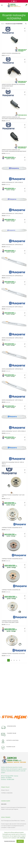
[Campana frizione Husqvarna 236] (14, 575)
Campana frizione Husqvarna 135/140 (12, 527)
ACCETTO (20, 841)
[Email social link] (14, 1)
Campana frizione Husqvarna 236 (11, 589)
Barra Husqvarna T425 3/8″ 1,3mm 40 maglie (14, 431)
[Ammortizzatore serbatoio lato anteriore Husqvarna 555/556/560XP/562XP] (14, 103)
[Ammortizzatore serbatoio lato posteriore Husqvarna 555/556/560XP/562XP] (14, 135)
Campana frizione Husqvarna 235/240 (12, 558)
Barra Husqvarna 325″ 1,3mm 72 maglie (12, 400)
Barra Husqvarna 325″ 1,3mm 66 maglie (12, 369)
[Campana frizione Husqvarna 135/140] (14, 513)
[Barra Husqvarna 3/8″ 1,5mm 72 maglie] (14, 292)
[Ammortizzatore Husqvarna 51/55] (14, 39)
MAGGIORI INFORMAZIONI (9, 841)
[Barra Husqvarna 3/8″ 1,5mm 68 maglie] (14, 261)
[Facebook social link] (12, 1)
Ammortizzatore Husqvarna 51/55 (11, 53)
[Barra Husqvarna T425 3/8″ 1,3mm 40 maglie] (14, 417)
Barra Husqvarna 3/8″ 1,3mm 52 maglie (12, 213)
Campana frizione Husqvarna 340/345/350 (13, 653)
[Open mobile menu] (1, 5)
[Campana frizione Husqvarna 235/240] (14, 544)
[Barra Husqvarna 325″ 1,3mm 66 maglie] (14, 355)
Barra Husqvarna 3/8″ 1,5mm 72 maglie (12, 306)
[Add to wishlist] (25, 31)
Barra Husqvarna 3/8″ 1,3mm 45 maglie (12, 182)
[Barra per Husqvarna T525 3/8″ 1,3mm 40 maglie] (14, 448)
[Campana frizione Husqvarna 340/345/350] (14, 639)
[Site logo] (14, 5)
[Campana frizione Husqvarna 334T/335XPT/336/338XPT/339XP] (14, 607)
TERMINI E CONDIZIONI (6, 793)
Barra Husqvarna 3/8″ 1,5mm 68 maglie (12, 275)
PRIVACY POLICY (5, 790)
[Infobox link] (8, 727)
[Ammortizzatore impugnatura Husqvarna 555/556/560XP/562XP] (14, 70)
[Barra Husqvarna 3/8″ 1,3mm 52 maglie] (14, 199)
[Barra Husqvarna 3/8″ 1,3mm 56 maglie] (14, 230)
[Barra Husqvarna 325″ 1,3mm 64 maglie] (14, 324)
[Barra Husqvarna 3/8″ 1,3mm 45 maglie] (14, 168)
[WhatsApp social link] (16, 1)
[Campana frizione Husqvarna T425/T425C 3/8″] (14, 481)
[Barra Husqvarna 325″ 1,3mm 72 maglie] (14, 386)
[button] (25, 28)
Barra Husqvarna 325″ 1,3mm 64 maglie (12, 338)
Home (2, 23)
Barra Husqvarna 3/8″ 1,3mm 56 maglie (12, 244)
